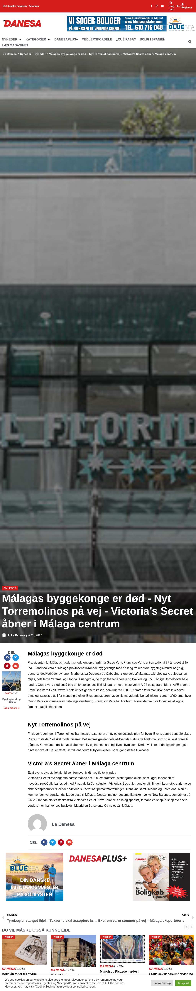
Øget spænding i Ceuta (11, 701)
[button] (12, 40)
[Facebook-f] (151, 6)
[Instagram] (157, 6)
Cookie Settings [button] (162, 983)
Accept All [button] (183, 983)
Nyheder (25, 53)
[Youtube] (162, 6)
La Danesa (10, 53)
